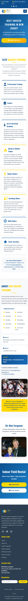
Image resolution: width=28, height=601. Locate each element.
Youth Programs (6, 546)
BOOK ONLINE (14, 490)
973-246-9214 (5, 2)
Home (3, 540)
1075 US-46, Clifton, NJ (19, 2)
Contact (3, 557)
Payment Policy (19, 589)
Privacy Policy (8, 589)
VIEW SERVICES (14, 40)
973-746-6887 (9, 374)
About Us (4, 543)
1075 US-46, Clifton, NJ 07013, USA (11, 569)
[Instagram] (16, 6)
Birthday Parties (6, 552)
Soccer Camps (5, 554)
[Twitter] (13, 6)
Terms (14, 593)
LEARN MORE (15, 484)
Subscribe (23, 581)
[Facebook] (11, 6)
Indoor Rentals (5, 549)
